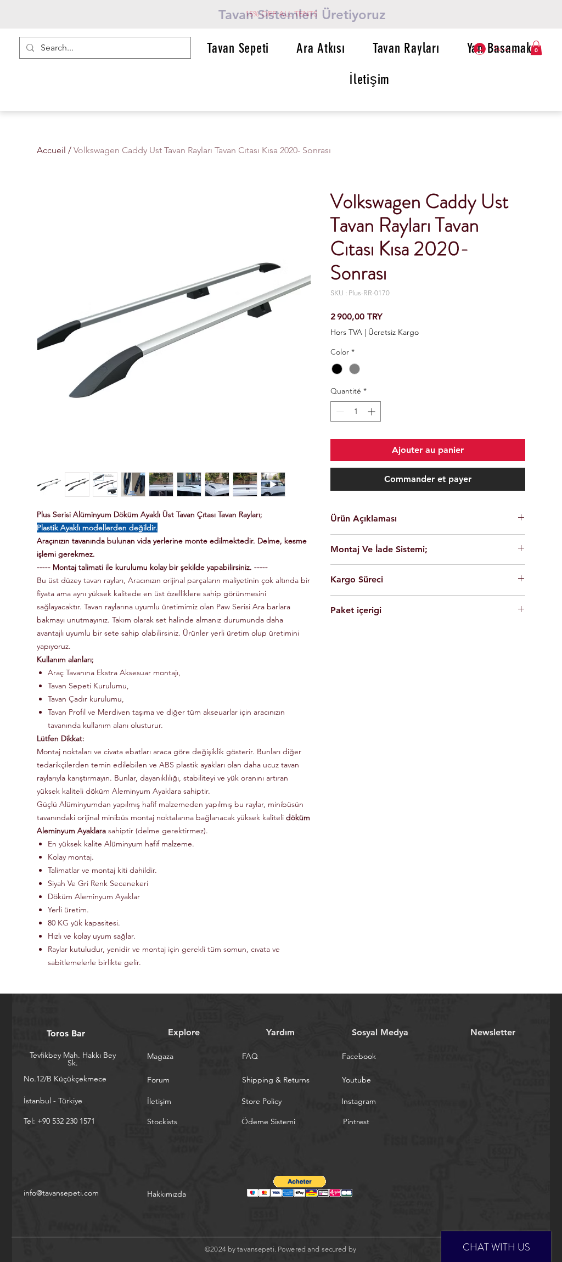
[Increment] (372, 411)
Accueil (51, 150)
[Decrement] (339, 411)
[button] (536, 48)
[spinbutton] (356, 411)
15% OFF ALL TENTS (281, 14)
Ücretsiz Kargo (393, 332)
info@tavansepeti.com (61, 1193)
